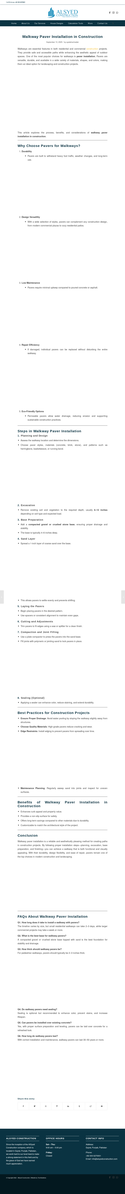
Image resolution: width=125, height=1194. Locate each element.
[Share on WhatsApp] (45, 1106)
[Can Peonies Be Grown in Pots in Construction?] (2, 597)
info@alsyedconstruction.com (104, 1158)
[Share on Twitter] (34, 1106)
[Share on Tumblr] (79, 1106)
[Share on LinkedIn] (68, 1106)
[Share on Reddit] (90, 1106)
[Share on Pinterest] (56, 1106)
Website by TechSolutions (38, 1178)
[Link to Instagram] (113, 12)
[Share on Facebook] (23, 1106)
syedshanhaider (72, 42)
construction (92, 48)
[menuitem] (14, 23)
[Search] (113, 23)
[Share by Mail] (101, 1106)
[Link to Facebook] (110, 12)
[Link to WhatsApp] (117, 12)
